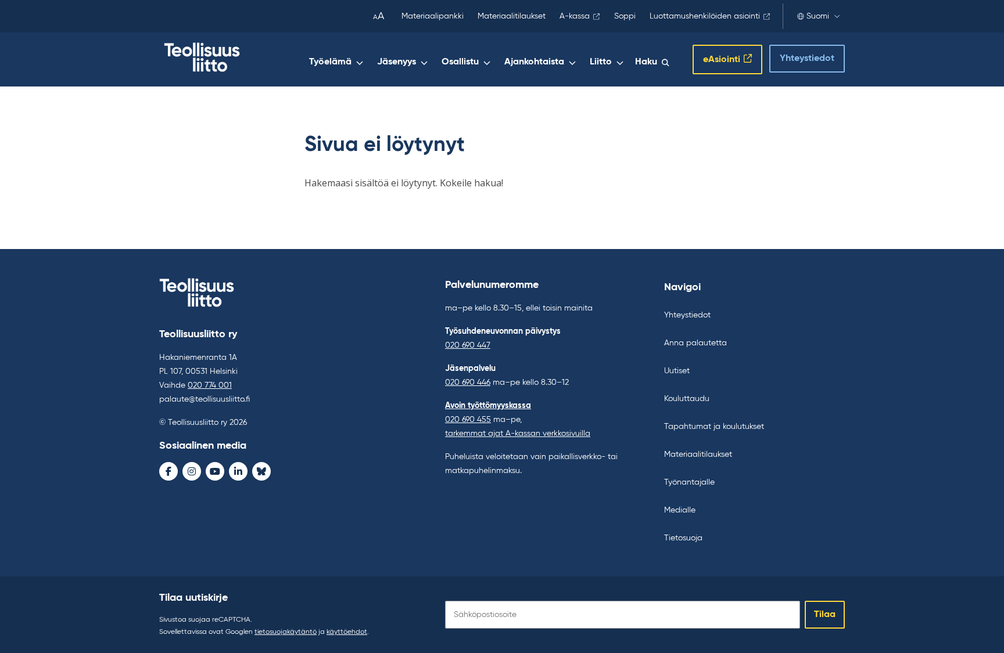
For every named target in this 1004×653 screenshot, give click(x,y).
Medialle (679, 510)
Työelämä (330, 62)
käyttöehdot (347, 632)
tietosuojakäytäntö (285, 632)
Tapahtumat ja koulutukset (714, 427)
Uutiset (677, 371)
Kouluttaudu (686, 399)
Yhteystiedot (807, 58)
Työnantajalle (689, 482)
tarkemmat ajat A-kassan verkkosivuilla (517, 434)
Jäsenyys (396, 62)
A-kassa (575, 16)
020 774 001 (210, 385)
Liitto (601, 62)
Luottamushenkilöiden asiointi (705, 16)
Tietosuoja (683, 538)
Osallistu (460, 62)
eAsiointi (721, 59)
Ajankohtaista (534, 62)
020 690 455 (468, 420)
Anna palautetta (695, 343)
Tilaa (825, 614)
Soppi (625, 16)
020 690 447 (467, 345)
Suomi (817, 16)
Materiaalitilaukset (512, 16)
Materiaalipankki (432, 16)
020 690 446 (467, 382)
